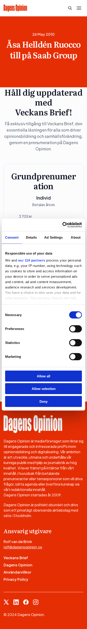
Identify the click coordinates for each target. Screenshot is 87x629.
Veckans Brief (16, 557)
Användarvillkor (17, 572)
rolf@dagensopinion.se (23, 547)
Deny (43, 401)
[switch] (75, 328)
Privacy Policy (16, 579)
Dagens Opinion (18, 565)
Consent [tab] (12, 237)
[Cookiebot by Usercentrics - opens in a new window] (62, 225)
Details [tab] (31, 237)
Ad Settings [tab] (53, 237)
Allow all (43, 376)
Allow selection (44, 389)
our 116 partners (31, 260)
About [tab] (76, 237)
